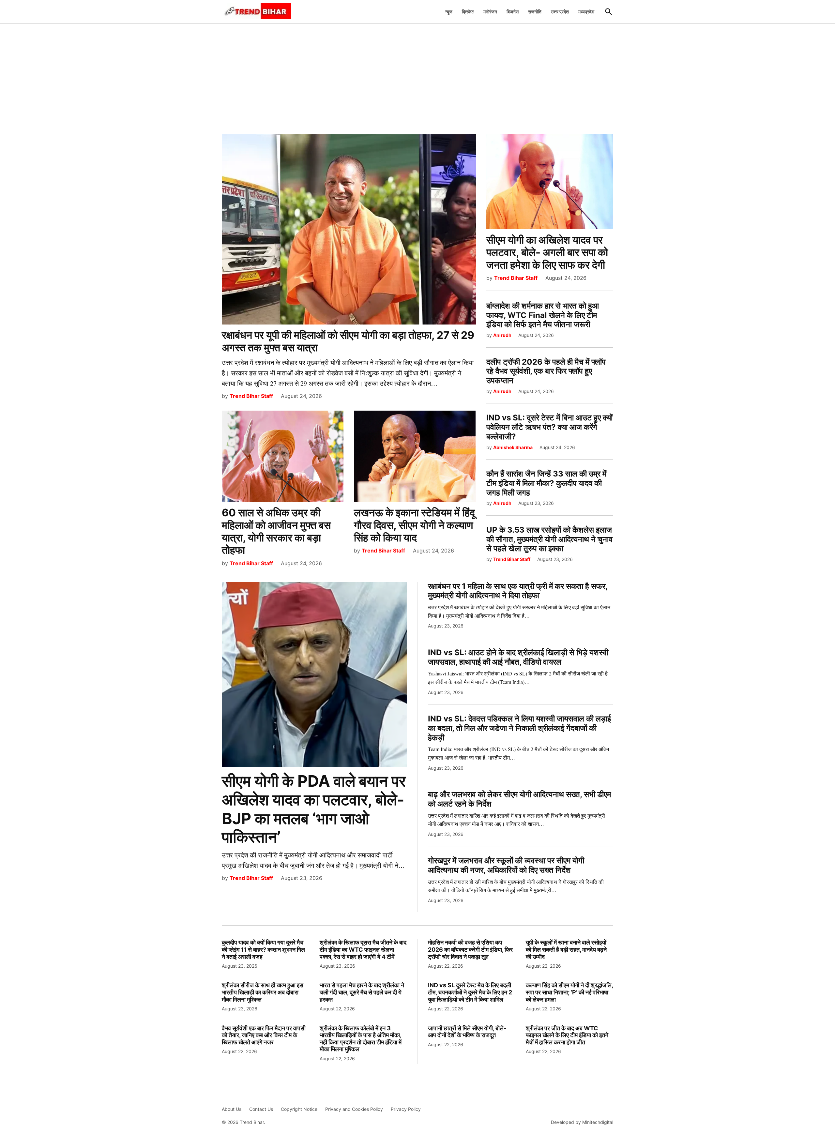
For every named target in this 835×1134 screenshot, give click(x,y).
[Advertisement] (417, 75)
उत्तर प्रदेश (560, 11)
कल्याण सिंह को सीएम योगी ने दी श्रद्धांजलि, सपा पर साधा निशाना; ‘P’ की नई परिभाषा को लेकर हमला (569, 992)
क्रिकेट (468, 11)
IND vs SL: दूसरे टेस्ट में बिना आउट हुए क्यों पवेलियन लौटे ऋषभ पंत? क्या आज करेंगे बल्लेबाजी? (549, 427)
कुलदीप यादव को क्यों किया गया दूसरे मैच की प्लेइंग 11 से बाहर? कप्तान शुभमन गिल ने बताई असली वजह (263, 949)
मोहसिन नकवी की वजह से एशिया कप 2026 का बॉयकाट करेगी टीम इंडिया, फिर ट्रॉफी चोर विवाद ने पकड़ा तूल (470, 949)
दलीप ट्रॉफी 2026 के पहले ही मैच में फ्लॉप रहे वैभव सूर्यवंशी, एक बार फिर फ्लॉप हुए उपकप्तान (546, 371)
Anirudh (502, 335)
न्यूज (448, 11)
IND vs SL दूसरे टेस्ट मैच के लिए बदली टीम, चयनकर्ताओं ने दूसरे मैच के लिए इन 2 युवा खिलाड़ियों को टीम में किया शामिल (470, 992)
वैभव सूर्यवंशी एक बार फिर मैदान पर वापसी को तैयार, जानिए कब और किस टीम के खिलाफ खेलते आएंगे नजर (264, 1035)
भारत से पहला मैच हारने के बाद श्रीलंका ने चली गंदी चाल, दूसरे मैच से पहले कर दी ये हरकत (362, 992)
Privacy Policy (406, 1109)
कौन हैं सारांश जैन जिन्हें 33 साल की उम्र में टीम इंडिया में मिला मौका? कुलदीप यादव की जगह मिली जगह (546, 483)
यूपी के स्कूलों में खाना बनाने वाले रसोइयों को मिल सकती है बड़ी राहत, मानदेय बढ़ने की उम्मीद (566, 949)
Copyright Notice (299, 1109)
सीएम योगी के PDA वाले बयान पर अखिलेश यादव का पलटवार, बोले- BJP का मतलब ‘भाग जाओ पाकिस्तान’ (314, 809)
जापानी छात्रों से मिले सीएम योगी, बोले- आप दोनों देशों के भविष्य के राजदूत (467, 1032)
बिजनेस (513, 11)
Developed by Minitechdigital (582, 1122)
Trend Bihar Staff (251, 396)
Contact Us (261, 1109)
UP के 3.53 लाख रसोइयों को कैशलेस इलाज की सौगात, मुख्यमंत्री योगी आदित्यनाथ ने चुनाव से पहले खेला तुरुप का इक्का (549, 539)
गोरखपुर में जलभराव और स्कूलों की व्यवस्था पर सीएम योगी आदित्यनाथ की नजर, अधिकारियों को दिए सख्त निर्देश (506, 865)
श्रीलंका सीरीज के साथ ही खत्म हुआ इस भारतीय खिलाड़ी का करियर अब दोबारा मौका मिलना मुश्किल (262, 992)
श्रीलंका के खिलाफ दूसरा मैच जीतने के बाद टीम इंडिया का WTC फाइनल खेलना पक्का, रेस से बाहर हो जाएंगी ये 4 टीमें (363, 949)
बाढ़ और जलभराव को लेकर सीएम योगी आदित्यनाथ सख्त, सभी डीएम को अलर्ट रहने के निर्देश (519, 799)
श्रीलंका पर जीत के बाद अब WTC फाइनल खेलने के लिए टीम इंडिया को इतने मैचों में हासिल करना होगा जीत (567, 1035)
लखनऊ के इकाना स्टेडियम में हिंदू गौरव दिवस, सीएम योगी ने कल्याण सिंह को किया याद (414, 525)
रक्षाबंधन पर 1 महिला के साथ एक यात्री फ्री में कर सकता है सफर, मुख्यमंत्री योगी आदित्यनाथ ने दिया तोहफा (517, 591)
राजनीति (534, 11)
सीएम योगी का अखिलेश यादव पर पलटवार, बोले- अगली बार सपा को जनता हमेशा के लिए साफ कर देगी (547, 252)
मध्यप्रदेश (586, 11)
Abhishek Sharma (513, 447)
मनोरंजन (490, 11)
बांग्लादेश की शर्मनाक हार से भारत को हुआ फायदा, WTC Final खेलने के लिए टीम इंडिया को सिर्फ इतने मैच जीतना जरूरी (542, 315)
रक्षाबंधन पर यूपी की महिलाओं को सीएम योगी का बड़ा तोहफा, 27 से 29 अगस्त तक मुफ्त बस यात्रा (348, 341)
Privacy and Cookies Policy (354, 1109)
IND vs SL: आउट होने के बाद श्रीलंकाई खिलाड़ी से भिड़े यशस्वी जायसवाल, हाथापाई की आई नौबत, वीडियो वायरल (518, 657)
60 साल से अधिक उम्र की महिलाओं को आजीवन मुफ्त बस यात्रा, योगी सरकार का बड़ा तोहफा (276, 531)
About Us (231, 1109)
